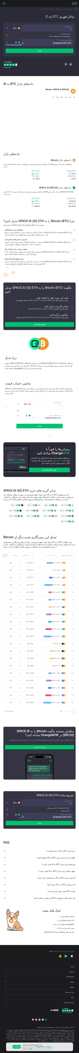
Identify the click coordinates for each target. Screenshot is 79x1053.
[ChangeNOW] (74, 3)
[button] (13, 28)
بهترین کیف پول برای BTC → (65, 928)
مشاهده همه (10, 711)
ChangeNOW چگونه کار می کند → (63, 924)
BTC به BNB (55, 658)
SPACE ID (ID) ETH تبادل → (65, 920)
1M (65, 97)
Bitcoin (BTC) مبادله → (66, 917)
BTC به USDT (54, 592)
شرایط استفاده (28, 1047)
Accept (16, 1047)
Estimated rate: (66, 36)
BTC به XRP (56, 644)
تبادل (39, 51)
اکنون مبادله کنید (39, 324)
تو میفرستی (68, 26)
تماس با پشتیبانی (39, 747)
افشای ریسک (50, 1041)
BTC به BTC (53, 563)
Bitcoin (59, 9)
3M (61, 97)
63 (61, 711)
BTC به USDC (54, 673)
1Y (57, 97)
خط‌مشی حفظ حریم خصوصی (42, 1049)
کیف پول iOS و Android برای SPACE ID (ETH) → (58, 932)
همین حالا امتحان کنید (49, 470)
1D (74, 97)
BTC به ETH (56, 570)
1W (70, 97)
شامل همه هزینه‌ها (65, 33)
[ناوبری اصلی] (4, 3)
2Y (53, 97)
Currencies (67, 9)
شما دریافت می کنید (65, 40)
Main (75, 9)
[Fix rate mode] (23, 43)
